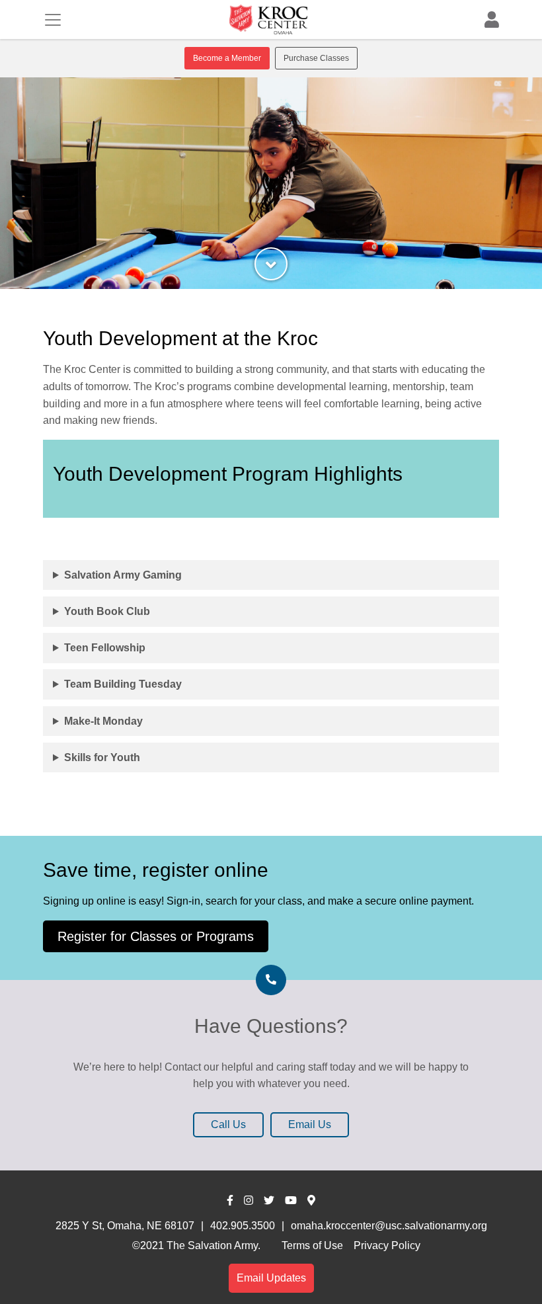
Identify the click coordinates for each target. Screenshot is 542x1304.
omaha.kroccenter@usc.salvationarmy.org (389, 1225)
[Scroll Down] (271, 263)
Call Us (228, 1124)
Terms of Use (312, 1245)
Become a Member (227, 58)
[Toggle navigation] (53, 20)
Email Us (309, 1124)
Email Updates (271, 1278)
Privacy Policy (387, 1245)
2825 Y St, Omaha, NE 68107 (125, 1225)
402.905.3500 (242, 1225)
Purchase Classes (316, 58)
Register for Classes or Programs (156, 936)
